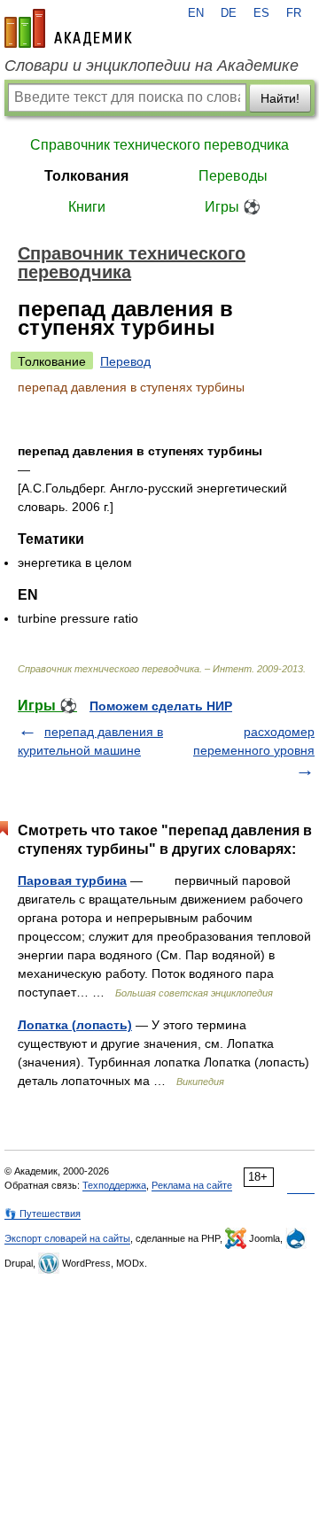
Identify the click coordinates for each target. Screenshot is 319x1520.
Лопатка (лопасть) (75, 1025)
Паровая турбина (72, 880)
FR (293, 13)
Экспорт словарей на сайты (67, 1238)
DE (229, 13)
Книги (86, 206)
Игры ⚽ (233, 206)
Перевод (125, 361)
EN (196, 13)
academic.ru (68, 28)
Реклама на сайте (192, 1185)
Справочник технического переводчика (159, 144)
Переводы (233, 175)
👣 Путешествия (42, 1213)
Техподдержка (114, 1185)
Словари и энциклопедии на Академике (151, 65)
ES (261, 13)
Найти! (280, 98)
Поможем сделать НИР (160, 706)
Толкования (86, 175)
